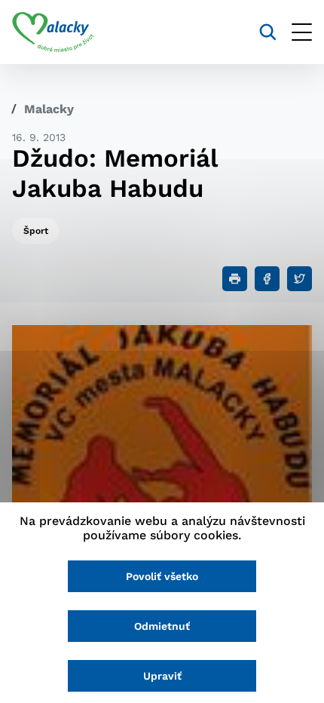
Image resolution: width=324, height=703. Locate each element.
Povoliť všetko (162, 576)
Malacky (49, 109)
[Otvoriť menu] (302, 32)
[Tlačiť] (234, 278)
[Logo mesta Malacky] (53, 32)
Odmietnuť (162, 626)
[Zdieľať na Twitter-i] (299, 278)
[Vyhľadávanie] (268, 32)
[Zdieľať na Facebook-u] (267, 278)
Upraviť (162, 676)
